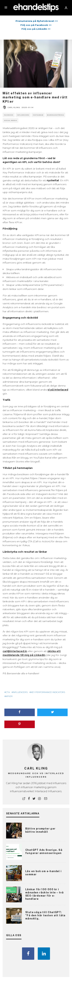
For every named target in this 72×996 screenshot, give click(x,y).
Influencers (23, 115)
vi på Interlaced (58, 389)
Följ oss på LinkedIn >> (36, 28)
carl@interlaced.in (15, 651)
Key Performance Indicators (48, 692)
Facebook (8, 115)
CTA (8, 692)
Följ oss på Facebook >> (36, 25)
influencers (20, 692)
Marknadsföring (55, 115)
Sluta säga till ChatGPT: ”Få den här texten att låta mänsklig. (45, 915)
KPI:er (9, 696)
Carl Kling (14, 107)
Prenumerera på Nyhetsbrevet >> (36, 21)
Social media (10, 120)
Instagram (38, 115)
